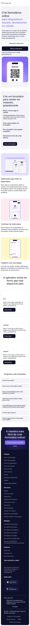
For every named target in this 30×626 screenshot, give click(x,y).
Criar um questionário (10, 463)
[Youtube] (15, 564)
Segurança (7, 505)
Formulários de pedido (10, 535)
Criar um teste (8, 469)
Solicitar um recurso (10, 511)
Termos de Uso (10, 619)
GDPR (19, 619)
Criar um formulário (9, 457)
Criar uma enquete (9, 466)
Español (16, 594)
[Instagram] (8, 564)
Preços (6, 474)
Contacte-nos (8, 553)
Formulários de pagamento (12, 538)
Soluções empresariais (10, 477)
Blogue (6, 491)
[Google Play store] (12, 589)
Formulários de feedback (11, 530)
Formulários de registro (10, 532)
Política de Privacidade (13, 616)
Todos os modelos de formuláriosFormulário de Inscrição (14, 542)
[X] (12, 564)
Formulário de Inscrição (11, 524)
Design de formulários (10, 499)
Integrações (7, 496)
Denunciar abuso (9, 556)
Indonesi (16, 597)
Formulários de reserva (10, 527)
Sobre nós (7, 550)
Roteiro (6, 480)
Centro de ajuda (8, 493)
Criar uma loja (8, 472)
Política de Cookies (15, 622)
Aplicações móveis (9, 502)
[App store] (12, 582)
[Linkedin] (5, 564)
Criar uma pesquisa (9, 460)
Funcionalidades (8, 508)
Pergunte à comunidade (11, 513)
